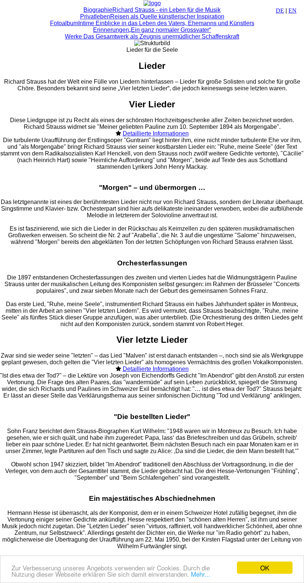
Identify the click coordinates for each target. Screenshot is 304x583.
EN (292, 10)
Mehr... (200, 574)
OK (264, 567)
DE (280, 10)
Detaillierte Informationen (156, 133)
